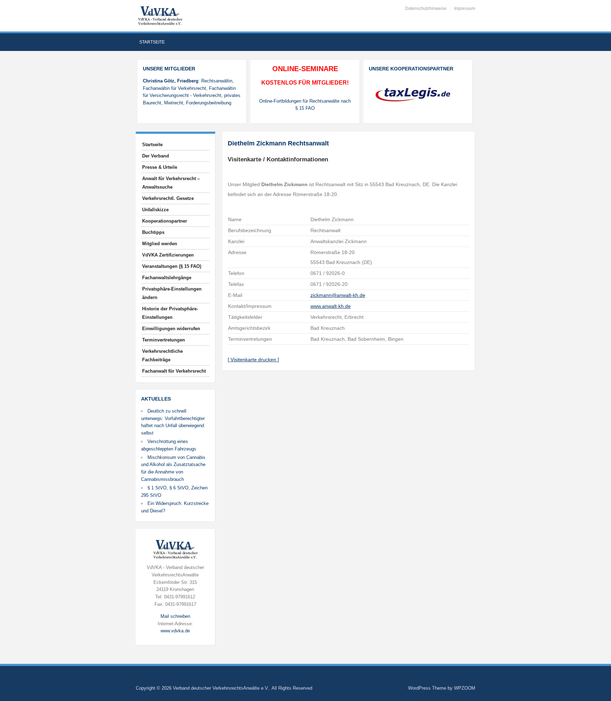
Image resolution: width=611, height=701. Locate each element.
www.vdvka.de (175, 630)
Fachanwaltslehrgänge (166, 277)
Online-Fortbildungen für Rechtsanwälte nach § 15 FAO (305, 104)
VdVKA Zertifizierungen (168, 255)
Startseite (152, 42)
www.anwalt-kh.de (330, 306)
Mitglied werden (159, 243)
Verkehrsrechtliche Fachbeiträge (162, 355)
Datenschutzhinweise (426, 8)
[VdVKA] (160, 15)
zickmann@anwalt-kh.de (337, 295)
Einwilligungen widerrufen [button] (171, 328)
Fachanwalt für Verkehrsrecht (174, 371)
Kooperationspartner (164, 221)
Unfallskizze (155, 209)
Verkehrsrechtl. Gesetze (168, 198)
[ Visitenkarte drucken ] (253, 359)
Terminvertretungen (163, 340)
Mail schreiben (175, 616)
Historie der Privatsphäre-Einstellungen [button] (170, 313)
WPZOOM (464, 688)
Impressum (464, 8)
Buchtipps (153, 232)
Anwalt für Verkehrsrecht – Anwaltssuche (171, 183)
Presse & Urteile (159, 167)
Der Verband (155, 156)
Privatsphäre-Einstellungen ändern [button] (172, 293)
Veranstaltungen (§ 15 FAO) (171, 266)
